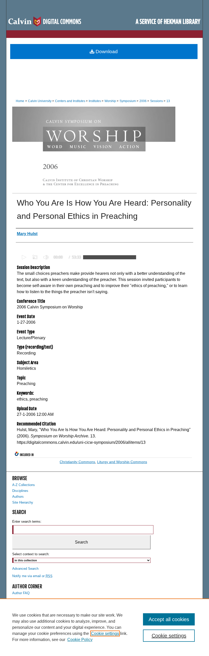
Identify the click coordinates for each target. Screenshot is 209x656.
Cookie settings (105, 633)
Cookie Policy (80, 639)
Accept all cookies (169, 619)
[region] (104, 627)
